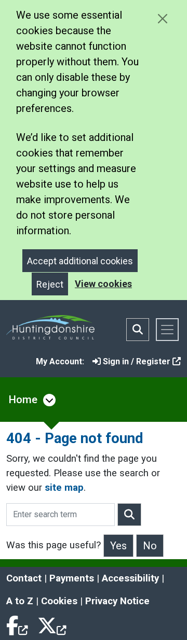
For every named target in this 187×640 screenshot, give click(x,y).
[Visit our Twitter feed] (51, 624)
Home (23, 399)
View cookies (103, 283)
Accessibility (130, 578)
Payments (71, 578)
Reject (49, 284)
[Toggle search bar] (137, 329)
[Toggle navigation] (167, 329)
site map (64, 487)
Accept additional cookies (80, 260)
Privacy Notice (117, 601)
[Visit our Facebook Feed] (17, 624)
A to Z (19, 601)
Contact (24, 578)
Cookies (59, 601)
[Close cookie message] (162, 18)
